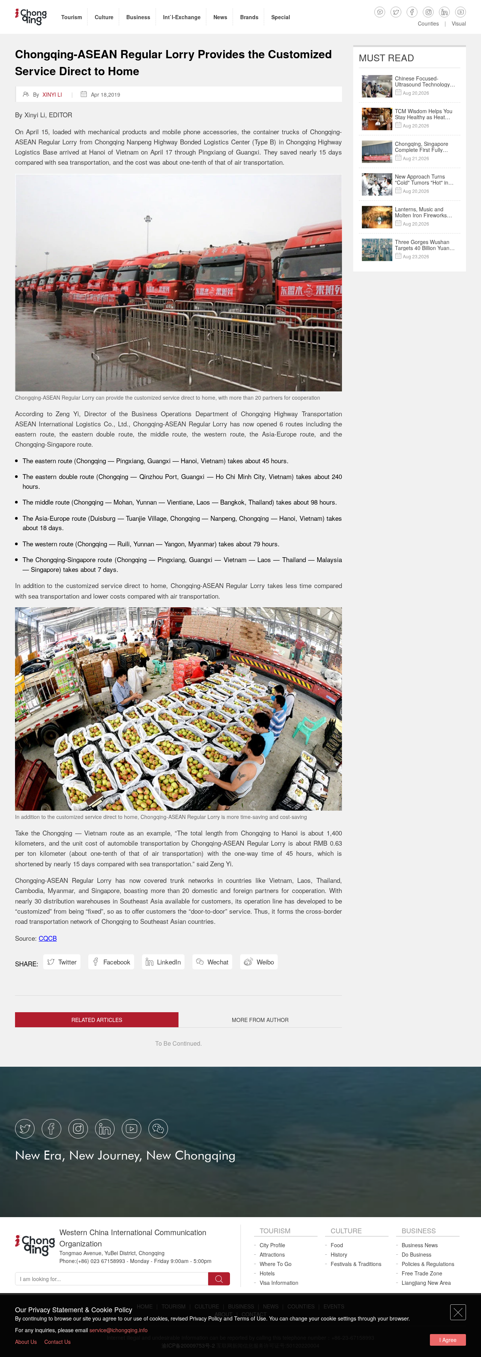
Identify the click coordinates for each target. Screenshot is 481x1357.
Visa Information (279, 1282)
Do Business (416, 1254)
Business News (420, 1245)
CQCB (48, 938)
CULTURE (346, 1230)
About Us (26, 1341)
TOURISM (275, 1230)
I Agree (448, 1339)
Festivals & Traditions (356, 1264)
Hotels (267, 1273)
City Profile (272, 1245)
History (339, 1254)
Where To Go (276, 1264)
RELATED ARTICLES (96, 1019)
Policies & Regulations (428, 1264)
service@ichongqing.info (118, 1330)
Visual (459, 23)
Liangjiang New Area (426, 1282)
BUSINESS (419, 1230)
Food (337, 1245)
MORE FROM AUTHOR (260, 1019)
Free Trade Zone (422, 1273)
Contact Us (57, 1341)
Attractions (272, 1254)
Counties (428, 23)
